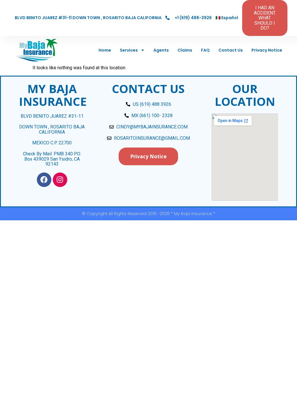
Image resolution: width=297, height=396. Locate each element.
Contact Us (230, 50)
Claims (185, 50)
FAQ (205, 50)
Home (105, 50)
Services (129, 50)
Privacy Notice (266, 50)
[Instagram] (60, 179)
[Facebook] (44, 179)
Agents (161, 50)
